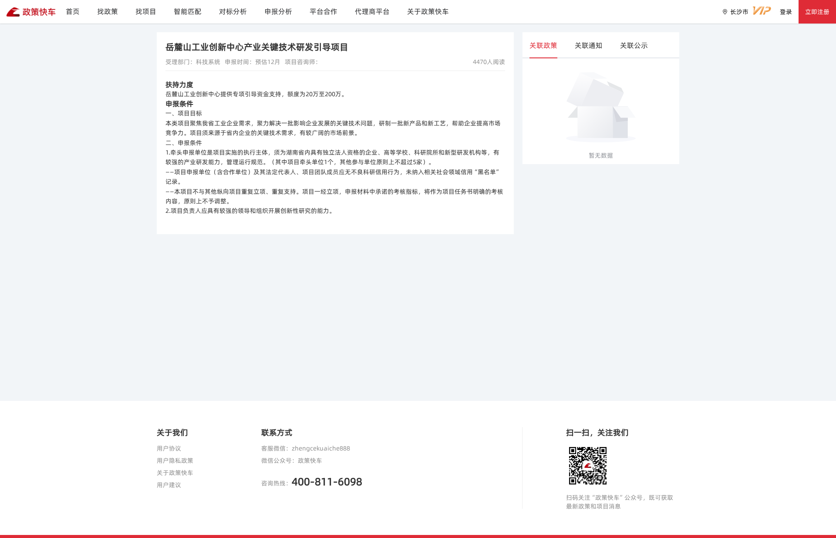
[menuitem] (72, 12)
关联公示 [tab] (634, 45)
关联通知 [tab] (589, 45)
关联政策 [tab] (543, 45)
